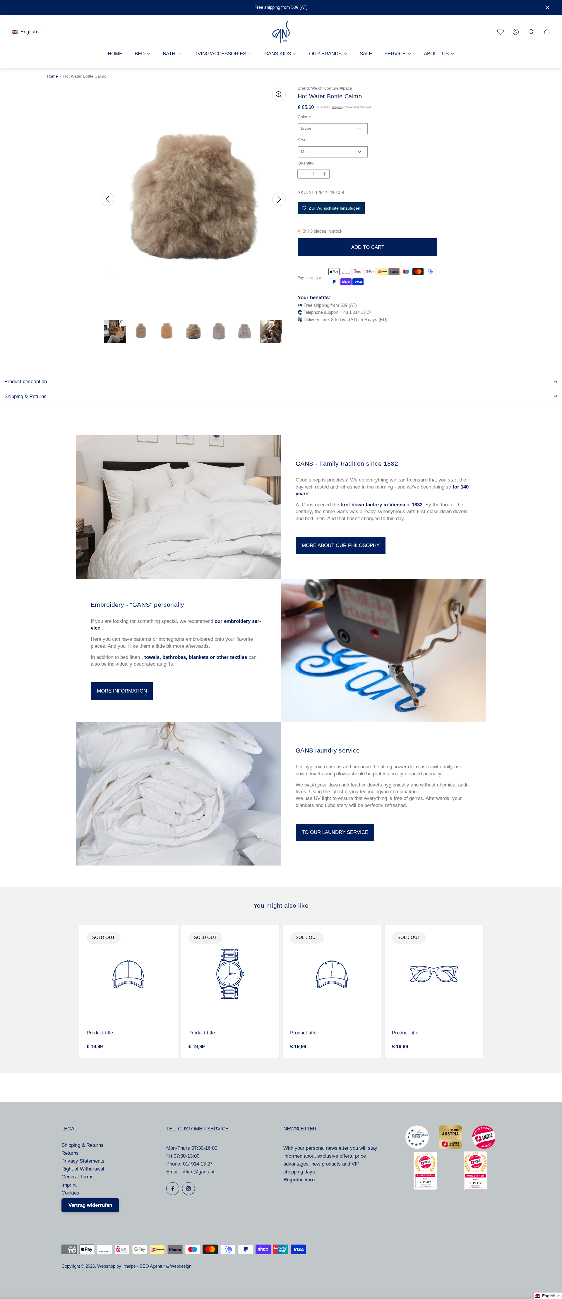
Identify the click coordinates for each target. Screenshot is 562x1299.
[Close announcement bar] (547, 7)
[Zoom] (279, 94)
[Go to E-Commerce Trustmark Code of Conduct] (417, 1147)
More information (122, 691)
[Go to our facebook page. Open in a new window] (172, 1188)
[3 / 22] (167, 331)
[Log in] (515, 31)
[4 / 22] (193, 331)
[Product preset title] (128, 974)
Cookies (70, 1193)
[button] (548, 1296)
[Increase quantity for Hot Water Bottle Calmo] (324, 173)
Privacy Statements (82, 1161)
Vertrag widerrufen (90, 1205)
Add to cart (367, 247)
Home (52, 76)
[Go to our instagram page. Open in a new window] (188, 1188)
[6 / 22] (245, 331)
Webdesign (180, 1266)
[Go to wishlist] (500, 31)
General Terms (77, 1177)
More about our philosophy (341, 545)
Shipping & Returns (25, 396)
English (28, 32)
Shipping (337, 107)
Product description (25, 381)
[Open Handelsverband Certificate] (484, 1147)
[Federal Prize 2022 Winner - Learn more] (425, 1188)
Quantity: (306, 163)
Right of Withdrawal (82, 1169)
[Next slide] (279, 199)
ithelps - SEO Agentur (144, 1266)
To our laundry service (335, 832)
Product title (100, 1033)
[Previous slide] (107, 199)
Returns (70, 1153)
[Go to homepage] (281, 32)
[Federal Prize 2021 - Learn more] (475, 1188)
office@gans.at (198, 1172)
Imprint (69, 1185)
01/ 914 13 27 (198, 1164)
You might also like (281, 905)
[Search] (531, 31)
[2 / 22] (141, 331)
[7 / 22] (271, 331)
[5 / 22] (219, 331)
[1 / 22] (115, 331)
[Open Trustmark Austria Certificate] (450, 1147)
